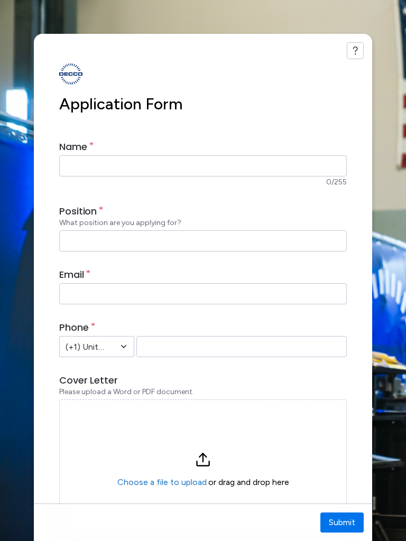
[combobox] (85, 346)
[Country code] (123, 346)
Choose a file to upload (162, 482)
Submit (342, 522)
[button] (203, 469)
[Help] (355, 50)
